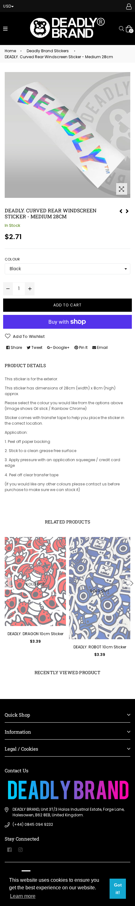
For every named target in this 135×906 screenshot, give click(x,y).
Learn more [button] (22, 896)
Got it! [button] (118, 888)
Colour (12, 259)
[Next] (127, 210)
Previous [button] (6, 583)
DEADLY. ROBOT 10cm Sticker (99, 647)
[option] (34, 595)
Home (10, 50)
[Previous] (121, 210)
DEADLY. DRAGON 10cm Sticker (35, 633)
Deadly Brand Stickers (48, 50)
